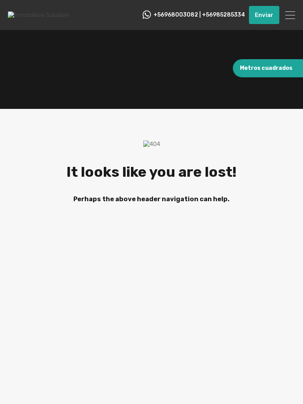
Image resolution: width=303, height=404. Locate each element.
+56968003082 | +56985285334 (199, 15)
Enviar (264, 15)
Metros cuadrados (266, 68)
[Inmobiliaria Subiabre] (38, 15)
